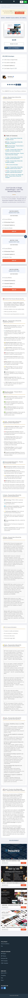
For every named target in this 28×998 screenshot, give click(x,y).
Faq (2, 946)
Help (2, 977)
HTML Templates (4, 5)
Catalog (2, 965)
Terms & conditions (5, 943)
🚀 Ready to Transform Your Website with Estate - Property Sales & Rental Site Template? (14, 176)
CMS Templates (4, 960)
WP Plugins (3, 953)
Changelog (3, 975)
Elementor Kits (4, 958)
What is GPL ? (4, 973)
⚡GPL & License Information (11, 164)
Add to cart (14, 43)
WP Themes (3, 956)
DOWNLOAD (5, 885)
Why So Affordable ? (14, 47)
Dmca (2, 980)
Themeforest (10, 5)
